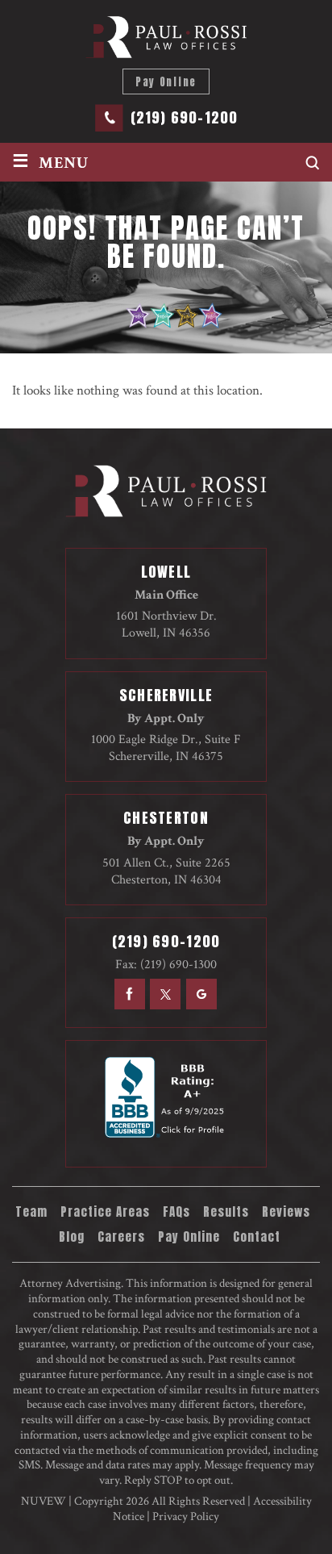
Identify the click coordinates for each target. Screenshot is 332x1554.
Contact (256, 1237)
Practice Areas (105, 1212)
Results (226, 1212)
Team (31, 1212)
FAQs (176, 1212)
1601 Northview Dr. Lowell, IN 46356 (166, 624)
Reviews (286, 1212)
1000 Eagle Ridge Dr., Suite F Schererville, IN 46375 (166, 748)
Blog (72, 1237)
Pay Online (166, 82)
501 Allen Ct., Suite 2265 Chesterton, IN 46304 (166, 871)
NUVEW (43, 1501)
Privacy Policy (185, 1516)
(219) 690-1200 (185, 118)
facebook (128, 994)
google (202, 994)
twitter (165, 994)
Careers (121, 1237)
